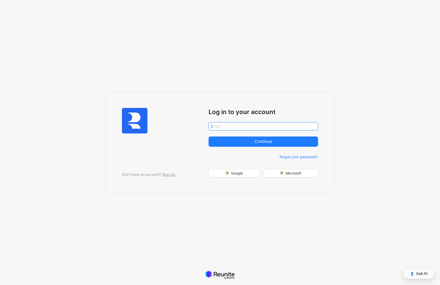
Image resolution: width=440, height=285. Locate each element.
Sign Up (168, 174)
